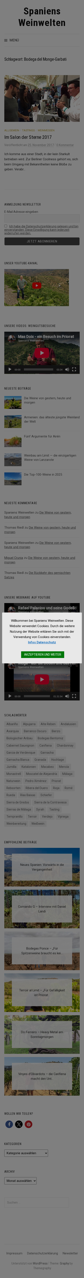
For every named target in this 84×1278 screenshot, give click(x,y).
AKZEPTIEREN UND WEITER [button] (42, 654)
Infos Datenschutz (42, 642)
